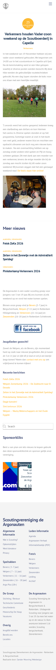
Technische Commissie (13, 603)
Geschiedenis (9, 607)
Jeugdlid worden (10, 630)
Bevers (32, 305)
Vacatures (7, 616)
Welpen (22, 308)
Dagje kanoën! (10, 401)
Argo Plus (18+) (10, 584)
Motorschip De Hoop (12, 612)
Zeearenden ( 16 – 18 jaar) (15, 580)
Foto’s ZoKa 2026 (13, 243)
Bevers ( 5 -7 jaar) (11, 567)
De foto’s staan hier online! (31, 170)
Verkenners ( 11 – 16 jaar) (14, 575)
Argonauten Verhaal (38, 540)
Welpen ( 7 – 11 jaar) (12, 571)
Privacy (6, 553)
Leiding (32, 576)
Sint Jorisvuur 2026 (12, 406)
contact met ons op (36, 359)
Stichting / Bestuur (11, 598)
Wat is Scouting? (10, 539)
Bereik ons (7, 634)
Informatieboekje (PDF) (39, 545)
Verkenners (28, 48)
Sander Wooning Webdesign (29, 659)
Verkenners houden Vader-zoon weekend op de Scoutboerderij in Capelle (27, 38)
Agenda (32, 536)
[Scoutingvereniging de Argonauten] (6, 8)
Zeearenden (8, 316)
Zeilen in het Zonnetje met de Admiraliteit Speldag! (28, 392)
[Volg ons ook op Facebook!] (28, 332)
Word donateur (9, 548)
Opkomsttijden (9, 544)
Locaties (6, 639)
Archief (32, 581)
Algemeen (7, 239)
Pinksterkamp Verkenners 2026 (21, 271)
